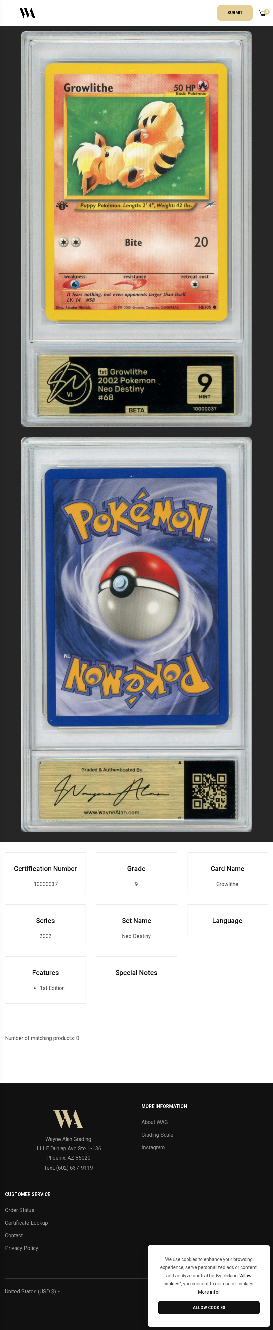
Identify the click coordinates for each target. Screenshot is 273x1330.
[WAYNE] (27, 13)
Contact (14, 1235)
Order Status (19, 1210)
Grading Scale (157, 1135)
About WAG (154, 1122)
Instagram (153, 1147)
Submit (234, 12)
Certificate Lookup (26, 1223)
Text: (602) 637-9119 (68, 1168)
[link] (136, 229)
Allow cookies (209, 1307)
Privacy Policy (21, 1248)
